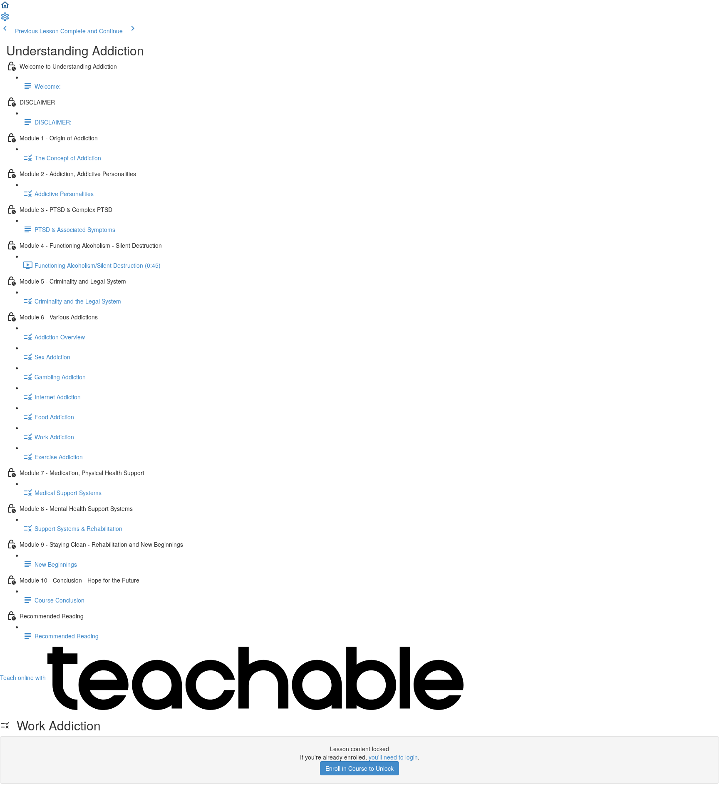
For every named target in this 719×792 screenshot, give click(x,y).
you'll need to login (393, 757)
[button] (5, 7)
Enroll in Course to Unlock (359, 768)
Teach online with (23, 677)
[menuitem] (5, 19)
